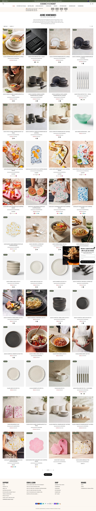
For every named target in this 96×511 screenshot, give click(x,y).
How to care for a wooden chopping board (36, 488)
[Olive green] (37, 62)
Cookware (57, 488)
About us (5, 488)
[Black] (81, 99)
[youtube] (6, 1)
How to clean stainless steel (33, 486)
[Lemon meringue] (14, 176)
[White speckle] (82, 63)
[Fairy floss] (10, 176)
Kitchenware (58, 490)
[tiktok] (7, 1)
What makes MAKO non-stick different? (35, 484)
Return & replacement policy (9, 492)
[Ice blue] (37, 213)
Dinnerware (57, 492)
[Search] (3, 3)
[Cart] (92, 3)
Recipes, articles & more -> (32, 493)
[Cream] (36, 62)
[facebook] (3, 1)
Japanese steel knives (59, 484)
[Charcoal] (60, 62)
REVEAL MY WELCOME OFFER (87, 261)
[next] (63, 1)
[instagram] (4, 1)
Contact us (5, 486)
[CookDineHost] (48, 4)
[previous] (33, 1)
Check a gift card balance (8, 497)
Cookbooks (57, 486)
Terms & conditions (7, 493)
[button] (90, 26)
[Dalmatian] (13, 176)
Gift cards (57, 493)
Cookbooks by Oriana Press (87, 488)
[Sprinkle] (11, 176)
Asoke (82, 486)
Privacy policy (6, 495)
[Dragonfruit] (39, 174)
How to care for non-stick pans (34, 490)
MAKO (82, 484)
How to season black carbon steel (34, 492)
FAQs (4, 484)
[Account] (90, 3)
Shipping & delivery (7, 490)
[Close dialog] (95, 248)
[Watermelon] (38, 213)
